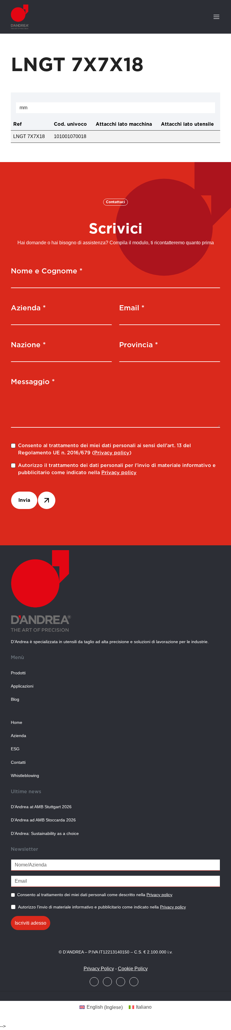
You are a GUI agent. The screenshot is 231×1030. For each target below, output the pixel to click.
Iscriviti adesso (30, 923)
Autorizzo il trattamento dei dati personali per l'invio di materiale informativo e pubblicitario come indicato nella (117, 468)
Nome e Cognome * (46, 271)
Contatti (18, 762)
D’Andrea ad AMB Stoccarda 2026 (43, 820)
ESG (15, 749)
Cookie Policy (133, 968)
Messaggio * (33, 381)
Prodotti (18, 673)
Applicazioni (22, 686)
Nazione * (28, 344)
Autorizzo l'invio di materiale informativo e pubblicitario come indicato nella (102, 907)
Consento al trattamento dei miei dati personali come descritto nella (94, 894)
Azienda (18, 735)
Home (16, 722)
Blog (15, 699)
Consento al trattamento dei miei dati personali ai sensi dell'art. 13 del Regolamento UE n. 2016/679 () (104, 449)
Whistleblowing (25, 775)
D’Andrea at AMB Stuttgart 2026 (41, 807)
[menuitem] (101, 1007)
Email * (131, 307)
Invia (24, 500)
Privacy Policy (99, 968)
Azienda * (28, 307)
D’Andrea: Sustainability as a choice (45, 833)
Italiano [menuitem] (144, 1007)
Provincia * (138, 344)
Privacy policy (111, 453)
